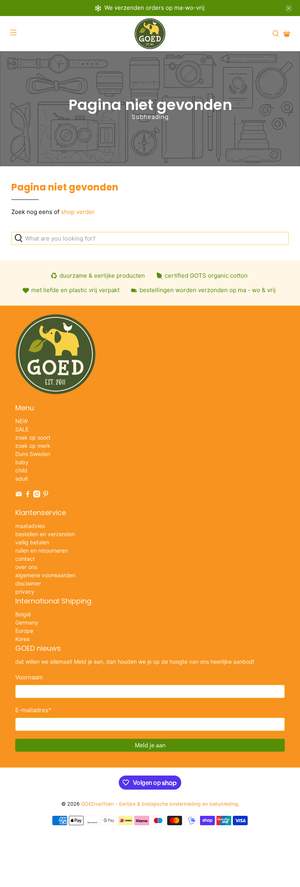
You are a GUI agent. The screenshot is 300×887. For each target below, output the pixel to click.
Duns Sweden (32, 454)
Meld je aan (150, 745)
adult (21, 478)
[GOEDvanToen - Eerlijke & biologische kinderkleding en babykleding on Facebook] (27, 495)
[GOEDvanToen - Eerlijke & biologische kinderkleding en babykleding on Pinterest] (45, 495)
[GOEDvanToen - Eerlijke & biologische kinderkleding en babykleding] (150, 33)
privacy (24, 591)
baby (22, 462)
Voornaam (29, 677)
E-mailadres (33, 710)
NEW (21, 421)
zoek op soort (32, 437)
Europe (24, 630)
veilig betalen (32, 542)
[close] (289, 8)
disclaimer (28, 583)
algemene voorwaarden (45, 575)
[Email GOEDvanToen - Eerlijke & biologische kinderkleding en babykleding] (18, 495)
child (21, 470)
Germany (26, 622)
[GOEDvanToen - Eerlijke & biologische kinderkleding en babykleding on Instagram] (36, 495)
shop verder (78, 211)
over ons (26, 567)
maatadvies (30, 526)
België (23, 614)
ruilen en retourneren (41, 550)
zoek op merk (32, 445)
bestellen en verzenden (45, 534)
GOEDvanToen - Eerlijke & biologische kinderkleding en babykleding (159, 804)
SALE (22, 429)
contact (25, 558)
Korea (22, 639)
